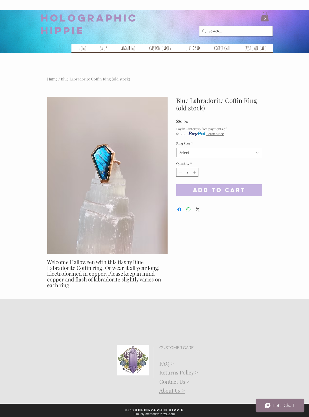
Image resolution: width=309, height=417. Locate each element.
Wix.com (169, 414)
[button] (265, 17)
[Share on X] (198, 209)
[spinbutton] (187, 172)
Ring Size (184, 143)
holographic (89, 18)
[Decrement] (180, 172)
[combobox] (219, 152)
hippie (63, 30)
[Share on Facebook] (179, 209)
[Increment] (195, 172)
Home (52, 78)
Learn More (215, 133)
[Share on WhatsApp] (188, 209)
